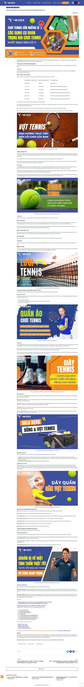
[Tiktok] (75, 3)
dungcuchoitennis (31, 643)
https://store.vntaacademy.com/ (64, 630)
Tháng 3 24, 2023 (10, 678)
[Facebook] (73, 3)
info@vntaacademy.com (25, 611)
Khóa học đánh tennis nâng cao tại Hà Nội (17, 677)
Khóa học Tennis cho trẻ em (23, 626)
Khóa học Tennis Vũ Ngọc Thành (24, 628)
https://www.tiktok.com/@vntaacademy (28, 619)
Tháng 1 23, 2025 (59, 679)
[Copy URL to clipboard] (77, 12)
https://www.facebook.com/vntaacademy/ (29, 616)
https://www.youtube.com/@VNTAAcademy (29, 615)
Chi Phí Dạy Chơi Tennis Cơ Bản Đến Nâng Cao (42, 677)
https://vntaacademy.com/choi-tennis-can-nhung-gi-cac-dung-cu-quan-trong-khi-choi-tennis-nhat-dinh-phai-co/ (42, 639)
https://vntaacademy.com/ (26, 612)
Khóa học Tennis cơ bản (22, 624)
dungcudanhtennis (40, 643)
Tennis (8, 7)
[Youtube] (78, 3)
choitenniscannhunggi (21, 643)
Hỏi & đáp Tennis (15, 7)
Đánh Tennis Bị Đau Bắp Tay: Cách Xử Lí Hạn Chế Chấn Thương (66, 678)
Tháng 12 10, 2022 (35, 678)
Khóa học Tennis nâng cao (23, 625)
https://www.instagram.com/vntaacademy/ (30, 617)
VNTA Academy (20, 61)
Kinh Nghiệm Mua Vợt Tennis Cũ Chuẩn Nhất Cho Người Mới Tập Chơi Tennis (32, 603)
